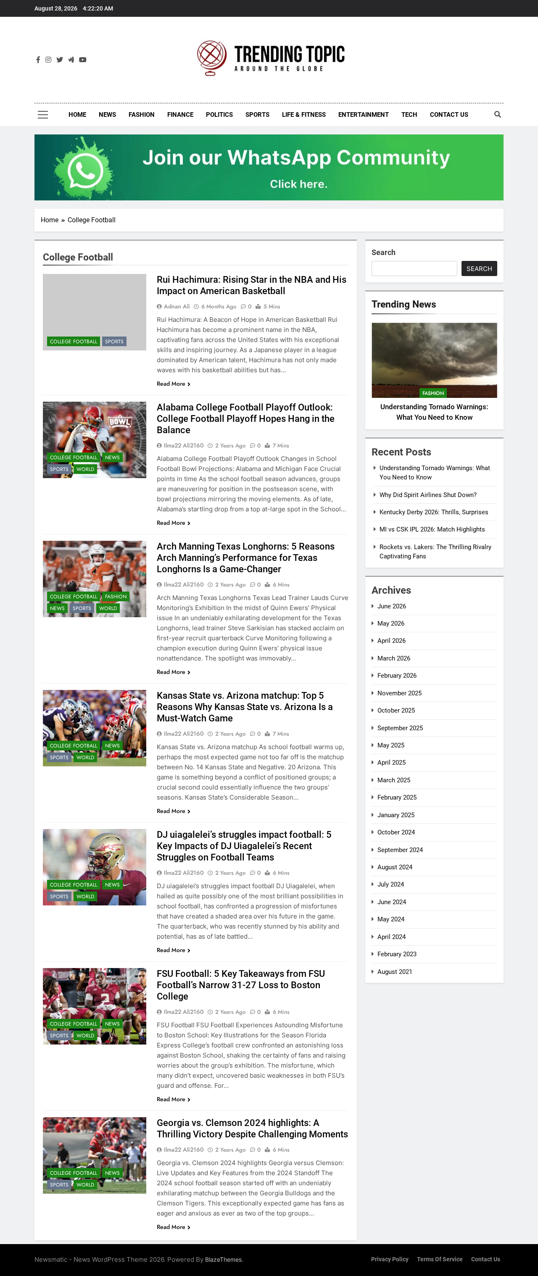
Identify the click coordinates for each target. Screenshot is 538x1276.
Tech (409, 114)
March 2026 (393, 658)
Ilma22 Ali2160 (184, 445)
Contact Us (449, 114)
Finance (180, 114)
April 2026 (391, 641)
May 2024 (390, 919)
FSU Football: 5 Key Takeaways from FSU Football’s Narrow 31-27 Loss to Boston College (241, 985)
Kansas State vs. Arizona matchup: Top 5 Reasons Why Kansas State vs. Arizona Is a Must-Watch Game (245, 707)
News (107, 114)
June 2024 (391, 902)
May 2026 (390, 623)
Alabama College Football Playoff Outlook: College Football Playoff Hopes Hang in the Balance (246, 418)
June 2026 (391, 606)
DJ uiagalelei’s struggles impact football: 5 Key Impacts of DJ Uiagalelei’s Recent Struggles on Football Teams (244, 846)
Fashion (142, 114)
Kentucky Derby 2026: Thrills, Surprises (434, 512)
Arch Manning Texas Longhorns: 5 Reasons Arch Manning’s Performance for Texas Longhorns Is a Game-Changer (246, 557)
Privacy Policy (390, 1259)
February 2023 (397, 954)
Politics (219, 114)
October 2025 (396, 710)
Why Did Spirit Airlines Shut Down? (428, 495)
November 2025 (399, 693)
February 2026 (397, 675)
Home (77, 114)
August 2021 (394, 972)
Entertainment (363, 114)
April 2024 (391, 937)
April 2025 (391, 762)
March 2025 (393, 780)
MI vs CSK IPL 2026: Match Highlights (432, 529)
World (85, 469)
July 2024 (390, 884)
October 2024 (396, 832)
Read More (171, 383)
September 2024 (400, 850)
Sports (257, 114)
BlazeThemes (223, 1259)
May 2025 (390, 745)
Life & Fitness (304, 114)
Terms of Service (440, 1259)
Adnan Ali (177, 306)
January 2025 (395, 815)
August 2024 (394, 867)
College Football (73, 341)
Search (384, 252)
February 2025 (397, 797)
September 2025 (400, 728)
